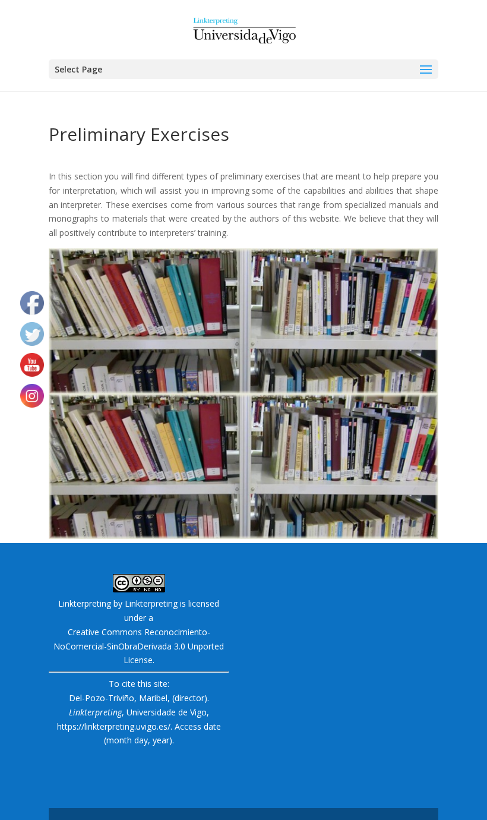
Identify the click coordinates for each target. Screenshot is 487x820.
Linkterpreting (151, 603)
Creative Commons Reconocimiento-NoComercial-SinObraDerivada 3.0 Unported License (138, 646)
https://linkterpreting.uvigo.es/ (113, 726)
